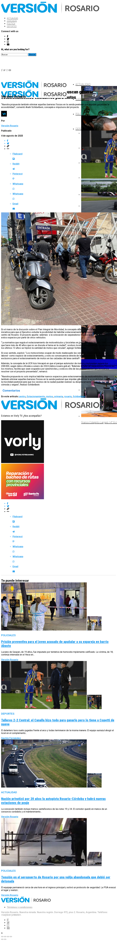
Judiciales (12, 21)
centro (22, 396)
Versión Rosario (9, 125)
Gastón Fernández (11, 738)
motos (49, 396)
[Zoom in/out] (11, 936)
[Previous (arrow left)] (2, 939)
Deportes (12, 26)
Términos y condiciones (19, 907)
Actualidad (12, 18)
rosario (68, 396)
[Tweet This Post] (61, 143)
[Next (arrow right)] (5, 939)
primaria (58, 396)
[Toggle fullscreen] (8, 936)
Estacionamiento (36, 396)
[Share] (5, 936)
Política (11, 23)
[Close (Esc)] (2, 936)
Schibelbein (79, 396)
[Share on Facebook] (61, 140)
